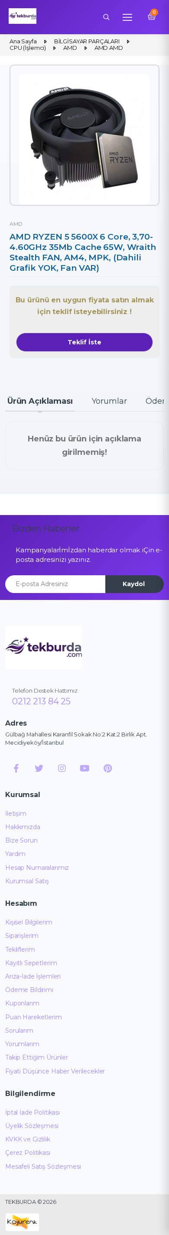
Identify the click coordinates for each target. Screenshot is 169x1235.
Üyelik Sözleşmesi (31, 1126)
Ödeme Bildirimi (29, 990)
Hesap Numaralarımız (37, 868)
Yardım (15, 854)
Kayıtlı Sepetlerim (31, 963)
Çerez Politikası (27, 1153)
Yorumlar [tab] (109, 401)
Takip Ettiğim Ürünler (36, 1057)
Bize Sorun (21, 840)
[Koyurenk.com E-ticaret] (22, 1222)
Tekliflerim (20, 949)
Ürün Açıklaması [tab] (40, 401)
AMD (16, 223)
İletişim (15, 813)
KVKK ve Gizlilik (27, 1139)
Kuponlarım (22, 1003)
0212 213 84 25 (41, 701)
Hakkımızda (22, 827)
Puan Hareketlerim (33, 1017)
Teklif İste (84, 342)
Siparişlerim (22, 936)
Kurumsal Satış (27, 881)
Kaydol (134, 584)
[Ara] (106, 17)
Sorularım (19, 1030)
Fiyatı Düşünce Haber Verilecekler (55, 1071)
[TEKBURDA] (43, 647)
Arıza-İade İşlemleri (33, 976)
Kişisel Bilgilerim (28, 922)
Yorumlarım (22, 1044)
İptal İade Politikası (32, 1112)
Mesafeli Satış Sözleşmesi (43, 1166)
